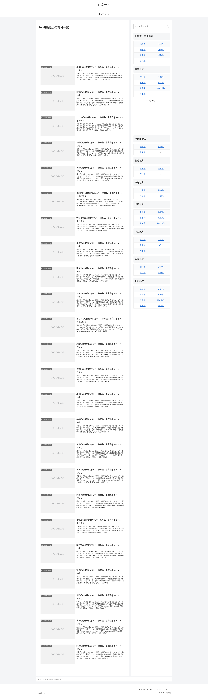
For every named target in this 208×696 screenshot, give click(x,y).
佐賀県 (142, 294)
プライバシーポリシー (162, 689)
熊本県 (142, 306)
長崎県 (142, 300)
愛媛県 (161, 267)
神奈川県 (161, 88)
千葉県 (161, 77)
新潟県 (142, 147)
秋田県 (161, 44)
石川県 (142, 174)
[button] (168, 26)
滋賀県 (142, 212)
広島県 (161, 240)
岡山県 (142, 251)
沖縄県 (161, 306)
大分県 (161, 289)
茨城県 (142, 77)
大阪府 (142, 223)
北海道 (142, 44)
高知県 (161, 273)
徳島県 (142, 267)
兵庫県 (161, 212)
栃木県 (142, 83)
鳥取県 (142, 240)
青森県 (142, 50)
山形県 (161, 50)
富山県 (142, 169)
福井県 (161, 169)
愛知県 (161, 190)
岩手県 (142, 55)
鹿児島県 (161, 300)
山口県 (161, 245)
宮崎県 (161, 294)
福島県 (161, 55)
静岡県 (142, 196)
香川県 (142, 273)
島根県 (142, 245)
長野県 (161, 147)
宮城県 (142, 61)
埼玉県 (142, 94)
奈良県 (161, 218)
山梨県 (142, 152)
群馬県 (142, 88)
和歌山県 (161, 223)
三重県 (161, 196)
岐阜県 (142, 190)
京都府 (142, 218)
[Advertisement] (82, 46)
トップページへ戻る (146, 689)
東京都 (161, 83)
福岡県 (142, 289)
